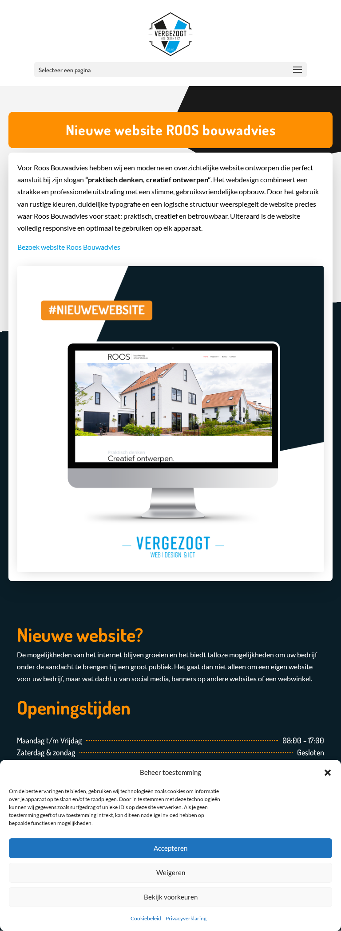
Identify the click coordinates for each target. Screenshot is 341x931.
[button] (327, 772)
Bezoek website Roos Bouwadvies (68, 247)
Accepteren (170, 848)
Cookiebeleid (146, 918)
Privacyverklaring (186, 918)
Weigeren (170, 872)
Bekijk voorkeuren (171, 897)
